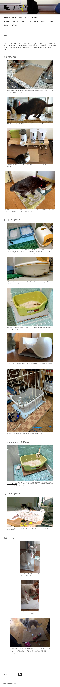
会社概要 (14, 25)
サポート (36, 21)
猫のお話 (6, 25)
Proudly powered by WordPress (11, 683)
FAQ (30, 21)
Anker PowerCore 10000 (12, 483)
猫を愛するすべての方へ (10, 17)
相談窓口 (43, 21)
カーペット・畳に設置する (31, 17)
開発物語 (51, 21)
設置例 (20, 17)
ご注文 (23, 21)
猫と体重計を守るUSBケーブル (11, 21)
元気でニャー (21, 6)
